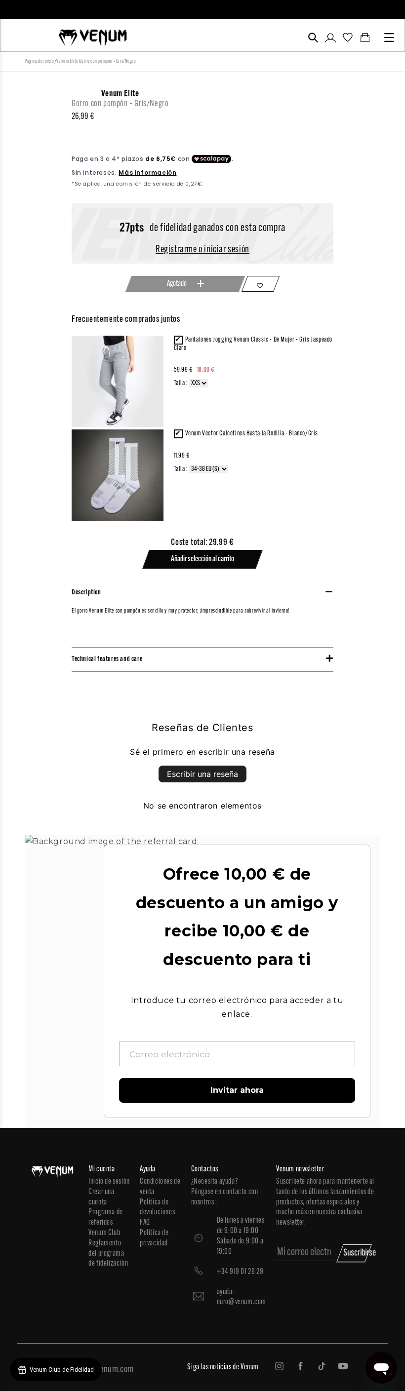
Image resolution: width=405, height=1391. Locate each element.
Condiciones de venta (160, 1187)
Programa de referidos (105, 1217)
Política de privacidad (154, 1238)
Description (86, 592)
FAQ (145, 1223)
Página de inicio (39, 61)
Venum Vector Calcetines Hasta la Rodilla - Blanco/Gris (251, 433)
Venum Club (104, 1233)
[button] (313, 37)
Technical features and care (107, 659)
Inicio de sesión (109, 1182)
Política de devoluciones (157, 1207)
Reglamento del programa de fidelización (108, 1253)
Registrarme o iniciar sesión (202, 250)
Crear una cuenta (101, 1197)
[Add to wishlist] (261, 284)
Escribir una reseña (202, 774)
